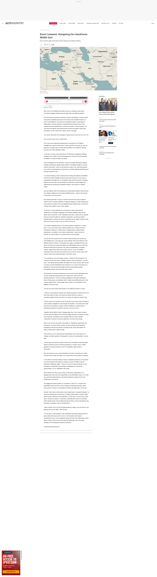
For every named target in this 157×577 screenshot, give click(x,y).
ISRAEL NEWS (63, 23)
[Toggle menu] (2, 23)
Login (153, 23)
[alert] (11, 563)
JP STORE (121, 23)
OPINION (114, 23)
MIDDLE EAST (81, 23)
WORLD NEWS (71, 23)
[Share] (41, 44)
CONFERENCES (53, 23)
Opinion (48, 30)
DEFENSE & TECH (105, 23)
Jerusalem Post (43, 30)
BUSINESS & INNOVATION (92, 23)
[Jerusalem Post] (14, 23)
